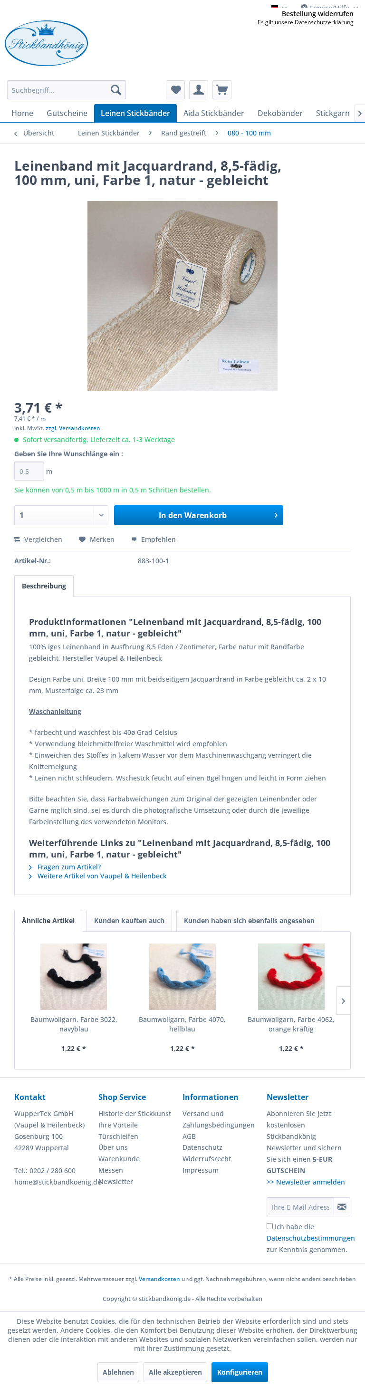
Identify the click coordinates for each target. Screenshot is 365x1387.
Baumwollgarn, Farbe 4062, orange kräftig (291, 1024)
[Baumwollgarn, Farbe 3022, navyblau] (74, 977)
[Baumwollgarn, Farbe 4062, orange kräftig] (291, 977)
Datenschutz (202, 1147)
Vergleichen (42, 539)
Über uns (113, 1147)
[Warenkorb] (221, 89)
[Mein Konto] (198, 89)
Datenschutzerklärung (324, 22)
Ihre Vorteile (118, 1124)
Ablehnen (118, 1372)
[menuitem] (66, 89)
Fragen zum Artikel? (68, 866)
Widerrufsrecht (206, 1158)
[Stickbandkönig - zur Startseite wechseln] (46, 43)
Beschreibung (44, 585)
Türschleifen (118, 1136)
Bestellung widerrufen (318, 14)
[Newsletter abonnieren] (342, 1206)
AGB (189, 1136)
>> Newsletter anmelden (306, 1181)
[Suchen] (116, 89)
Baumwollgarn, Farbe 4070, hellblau (182, 1024)
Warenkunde (119, 1158)
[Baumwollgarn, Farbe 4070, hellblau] (182, 977)
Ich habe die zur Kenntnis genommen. (311, 1238)
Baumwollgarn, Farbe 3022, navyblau (73, 1024)
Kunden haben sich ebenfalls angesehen (249, 920)
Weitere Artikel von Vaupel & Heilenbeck (101, 875)
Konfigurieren (239, 1372)
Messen (110, 1170)
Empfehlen (157, 539)
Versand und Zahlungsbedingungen (218, 1119)
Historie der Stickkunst (134, 1113)
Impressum (200, 1170)
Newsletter (115, 1181)
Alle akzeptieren (175, 1372)
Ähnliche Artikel (48, 920)
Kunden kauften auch (129, 920)
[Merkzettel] (175, 89)
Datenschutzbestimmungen (311, 1238)
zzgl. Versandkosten (73, 428)
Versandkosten (159, 1279)
